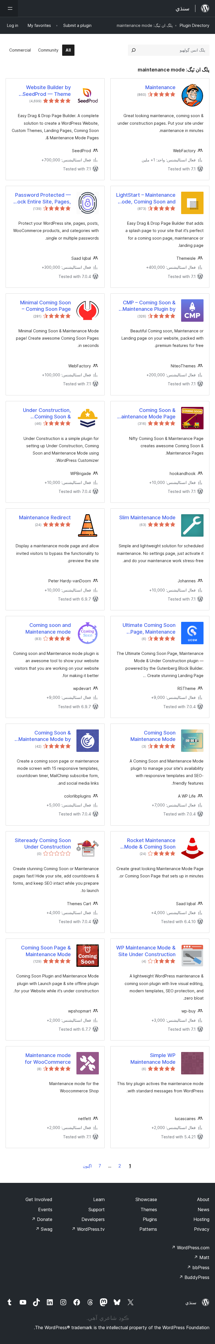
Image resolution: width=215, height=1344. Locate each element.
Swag (43, 1229)
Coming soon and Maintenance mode (48, 628)
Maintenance (160, 87)
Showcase (146, 1199)
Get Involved (38, 1199)
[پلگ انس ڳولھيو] (133, 50)
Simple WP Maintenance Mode (153, 1058)
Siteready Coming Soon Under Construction (43, 843)
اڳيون (87, 1166)
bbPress (198, 1267)
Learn (99, 1199)
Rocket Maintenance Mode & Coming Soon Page (150, 843)
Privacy (201, 1229)
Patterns (148, 1229)
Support (96, 1209)
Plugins (150, 1219)
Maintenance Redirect (45, 517)
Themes (149, 1209)
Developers (93, 1219)
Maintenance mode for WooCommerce (48, 1058)
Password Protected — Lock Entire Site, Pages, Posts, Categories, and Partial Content (43, 198)
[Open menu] (9, 8)
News (203, 1209)
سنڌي (190, 1302)
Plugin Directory (194, 25)
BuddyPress (194, 1277)
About (203, 1199)
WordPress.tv (88, 1229)
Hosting (201, 1219)
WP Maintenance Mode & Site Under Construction (146, 951)
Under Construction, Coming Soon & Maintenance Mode (47, 413)
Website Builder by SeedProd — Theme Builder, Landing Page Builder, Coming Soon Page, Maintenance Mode (45, 90)
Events (45, 1209)
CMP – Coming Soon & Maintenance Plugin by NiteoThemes (149, 306)
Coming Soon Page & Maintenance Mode (46, 951)
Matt (201, 1257)
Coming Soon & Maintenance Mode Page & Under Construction (146, 413)
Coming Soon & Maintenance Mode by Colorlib (44, 736)
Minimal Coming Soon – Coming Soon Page (45, 306)
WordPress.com (190, 1247)
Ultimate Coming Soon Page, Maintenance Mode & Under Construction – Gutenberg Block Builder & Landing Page (147, 628)
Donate (41, 1219)
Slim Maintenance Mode (147, 517)
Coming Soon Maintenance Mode (153, 736)
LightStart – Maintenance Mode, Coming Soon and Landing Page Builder (146, 198)
